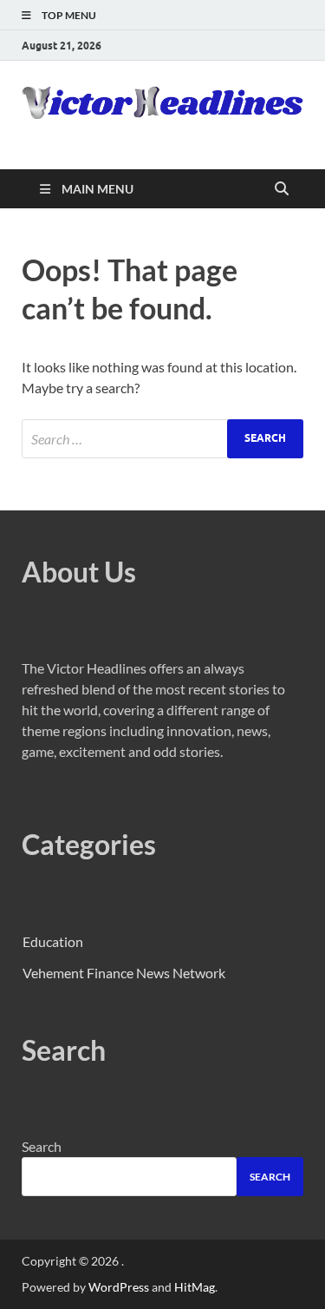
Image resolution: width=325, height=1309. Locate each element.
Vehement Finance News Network (124, 972)
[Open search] (282, 189)
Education (53, 941)
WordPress (118, 1286)
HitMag (194, 1286)
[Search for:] (162, 438)
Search (42, 1146)
